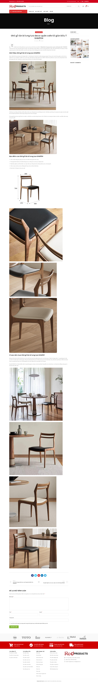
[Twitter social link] (83, 1)
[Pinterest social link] (88, 1)
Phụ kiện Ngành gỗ (54, 657)
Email (40, 612)
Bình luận (11, 596)
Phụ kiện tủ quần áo (54, 664)
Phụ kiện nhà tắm (53, 659)
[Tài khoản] (83, 6)
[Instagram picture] (73, 42)
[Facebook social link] (81, 1)
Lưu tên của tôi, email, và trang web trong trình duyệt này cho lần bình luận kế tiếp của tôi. (29, 623)
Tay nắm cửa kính (26, 662)
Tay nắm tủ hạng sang (13, 655)
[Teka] (37, 637)
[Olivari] (49, 637)
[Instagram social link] (84, 1)
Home (48, 23)
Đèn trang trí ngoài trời (41, 673)
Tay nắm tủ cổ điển (13, 652)
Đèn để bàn (38, 655)
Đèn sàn (38, 666)
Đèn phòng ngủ (39, 664)
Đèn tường (38, 675)
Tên (10, 612)
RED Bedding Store (54, 669)
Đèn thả (38, 669)
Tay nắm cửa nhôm (27, 664)
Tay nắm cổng (26, 652)
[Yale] (15, 637)
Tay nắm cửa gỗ (26, 657)
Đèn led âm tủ (39, 659)
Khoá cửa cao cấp (53, 652)
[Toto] (26, 637)
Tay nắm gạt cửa (26, 669)
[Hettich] (83, 637)
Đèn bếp (38, 652)
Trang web (11, 617)
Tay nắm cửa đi (26, 655)
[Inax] (71, 637)
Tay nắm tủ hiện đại (13, 657)
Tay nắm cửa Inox (26, 659)
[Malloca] (60, 637)
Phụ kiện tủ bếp (53, 662)
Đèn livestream (39, 662)
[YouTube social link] (86, 1)
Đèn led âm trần (39, 657)
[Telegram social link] (45, 575)
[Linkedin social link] (42, 575)
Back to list (39, 582)
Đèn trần (38, 671)
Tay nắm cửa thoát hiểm (28, 666)
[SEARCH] (78, 6)
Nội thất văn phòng (54, 655)
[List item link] (76, 659)
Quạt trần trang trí (54, 666)
